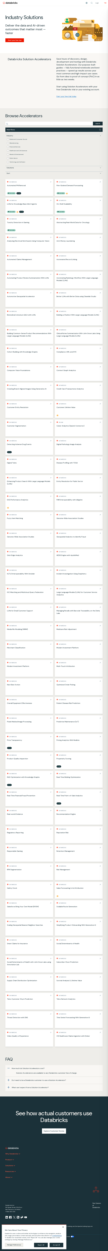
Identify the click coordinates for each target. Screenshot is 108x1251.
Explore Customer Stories (54, 1131)
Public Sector (14, 158)
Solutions (10, 168)
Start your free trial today (66, 96)
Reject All (41, 1245)
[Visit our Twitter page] (14, 1217)
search (97, 123)
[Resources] (15, 1171)
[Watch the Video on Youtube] (25, 1217)
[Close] (63, 1227)
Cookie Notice (57, 1236)
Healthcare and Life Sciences (18, 150)
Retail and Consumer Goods (18, 139)
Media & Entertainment (17, 154)
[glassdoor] (22, 1217)
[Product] (13, 1159)
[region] (34, 1237)
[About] (11, 1177)
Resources (9, 1171)
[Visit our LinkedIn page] (6, 1217)
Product (8, 1160)
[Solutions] (14, 1165)
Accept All (56, 1245)
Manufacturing (14, 143)
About (7, 1177)
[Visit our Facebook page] (10, 1217)
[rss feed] (18, 1217)
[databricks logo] (12, 1148)
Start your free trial (14, 40)
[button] (91, 3)
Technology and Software (17, 162)
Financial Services (15, 147)
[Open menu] (105, 3)
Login (97, 3)
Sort (8, 173)
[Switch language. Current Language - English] (86, 3)
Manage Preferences (14, 1245)
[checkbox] (54, 130)
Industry (10, 136)
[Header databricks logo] (10, 3)
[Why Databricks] (19, 1154)
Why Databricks (11, 1154)
